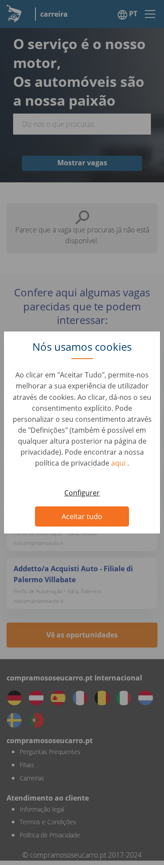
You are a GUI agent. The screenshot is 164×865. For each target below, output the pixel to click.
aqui (119, 463)
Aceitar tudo (82, 516)
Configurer (82, 493)
